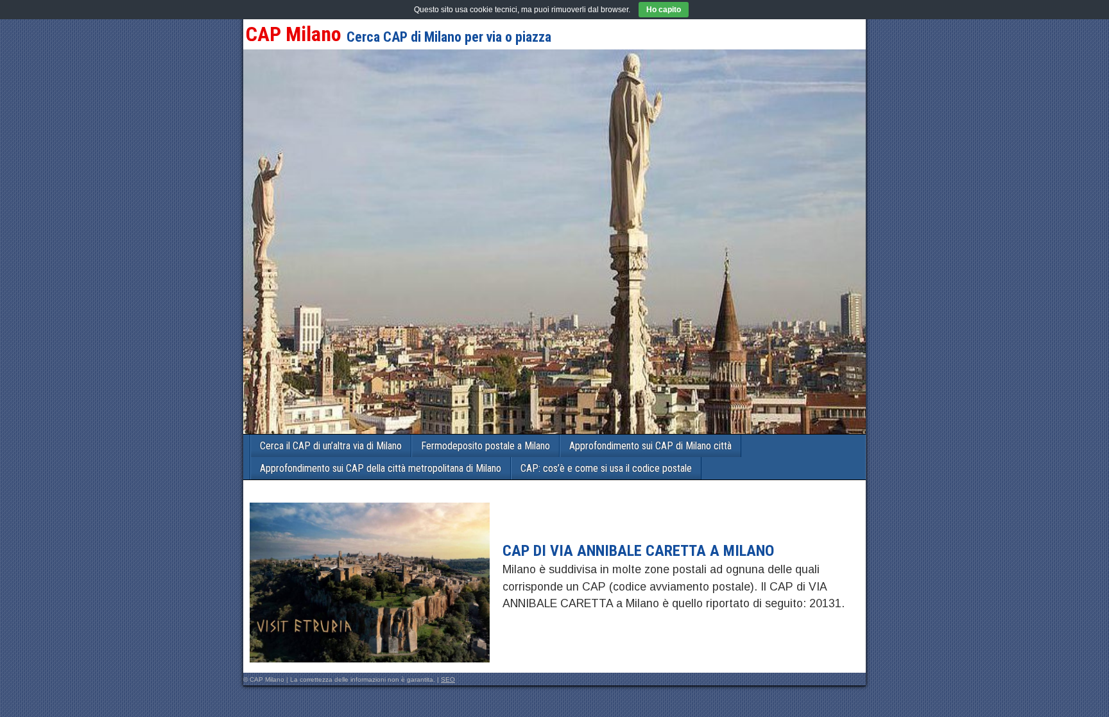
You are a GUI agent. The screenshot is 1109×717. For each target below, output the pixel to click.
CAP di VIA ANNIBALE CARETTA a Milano (638, 551)
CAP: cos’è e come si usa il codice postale (606, 468)
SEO (448, 679)
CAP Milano (293, 34)
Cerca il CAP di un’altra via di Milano (331, 446)
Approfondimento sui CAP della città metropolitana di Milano (380, 468)
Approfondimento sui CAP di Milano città (650, 446)
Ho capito (663, 9)
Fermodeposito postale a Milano (485, 446)
